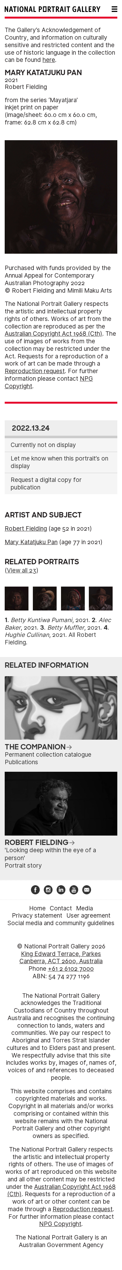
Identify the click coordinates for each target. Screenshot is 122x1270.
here (49, 60)
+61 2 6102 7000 (71, 968)
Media (84, 908)
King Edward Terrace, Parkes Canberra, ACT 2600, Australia (61, 957)
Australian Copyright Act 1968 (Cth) (53, 333)
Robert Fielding (26, 87)
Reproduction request (35, 371)
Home (37, 908)
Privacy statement (37, 915)
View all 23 (21, 570)
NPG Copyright (60, 1224)
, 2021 (50, 620)
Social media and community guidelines (61, 923)
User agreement (88, 915)
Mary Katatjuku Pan (31, 542)
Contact (61, 908)
